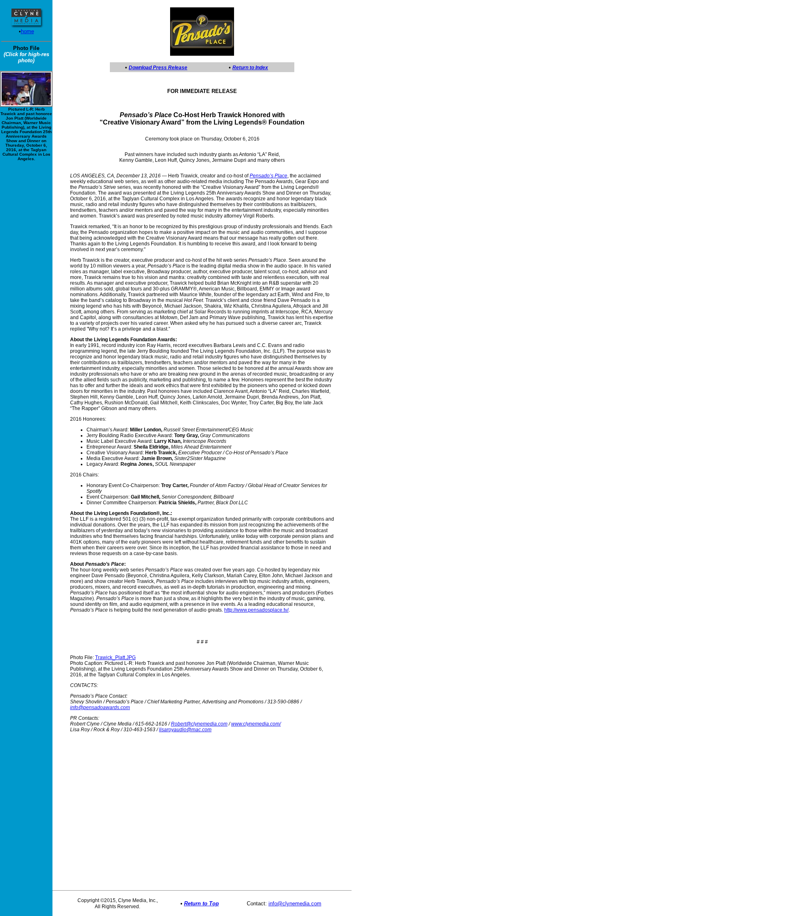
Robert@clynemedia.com (199, 724)
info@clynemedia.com (294, 903)
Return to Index (250, 67)
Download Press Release (158, 67)
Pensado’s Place (268, 176)
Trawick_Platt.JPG (115, 657)
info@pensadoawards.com (100, 707)
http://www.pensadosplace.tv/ (256, 610)
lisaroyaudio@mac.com (185, 729)
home (27, 31)
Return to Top (201, 903)
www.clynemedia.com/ (256, 724)
